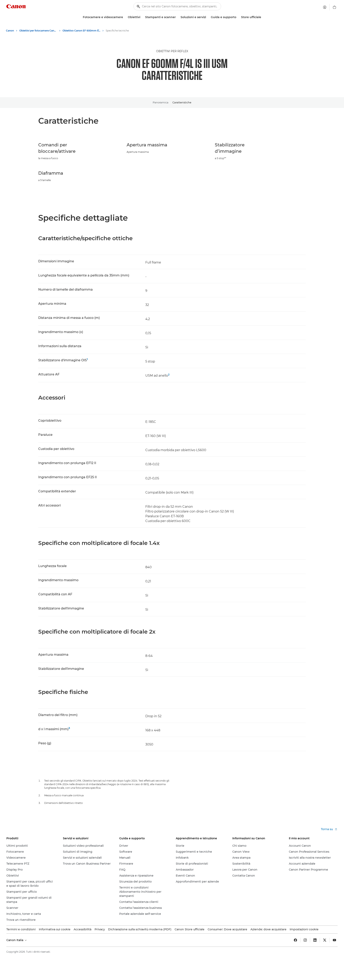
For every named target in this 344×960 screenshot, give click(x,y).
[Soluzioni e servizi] (207, 17)
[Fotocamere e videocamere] (124, 17)
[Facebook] (295, 940)
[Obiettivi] (142, 17)
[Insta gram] (305, 940)
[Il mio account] (325, 7)
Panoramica (160, 102)
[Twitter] (324, 940)
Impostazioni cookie (304, 929)
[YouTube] (334, 940)
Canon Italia (15, 940)
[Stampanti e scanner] (177, 17)
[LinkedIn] (315, 940)
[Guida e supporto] (237, 17)
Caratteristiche (181, 102)
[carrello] (334, 7)
